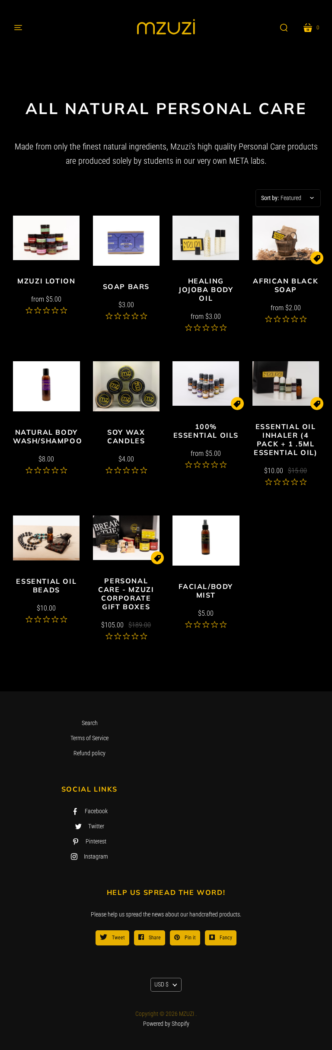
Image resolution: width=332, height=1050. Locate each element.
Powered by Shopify (166, 1023)
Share (154, 938)
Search (90, 722)
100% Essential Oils (206, 430)
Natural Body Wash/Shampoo (47, 436)
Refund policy (89, 753)
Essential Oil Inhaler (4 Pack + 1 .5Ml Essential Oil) (285, 439)
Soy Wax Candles (126, 436)
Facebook (96, 811)
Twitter (96, 826)
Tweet (118, 938)
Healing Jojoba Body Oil (206, 289)
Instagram (96, 856)
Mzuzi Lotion (46, 281)
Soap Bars (126, 286)
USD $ (161, 984)
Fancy (225, 938)
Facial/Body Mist (206, 590)
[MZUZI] (166, 27)
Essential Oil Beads (46, 585)
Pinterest (96, 841)
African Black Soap (285, 285)
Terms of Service (89, 738)
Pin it (189, 938)
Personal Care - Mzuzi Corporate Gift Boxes (126, 593)
